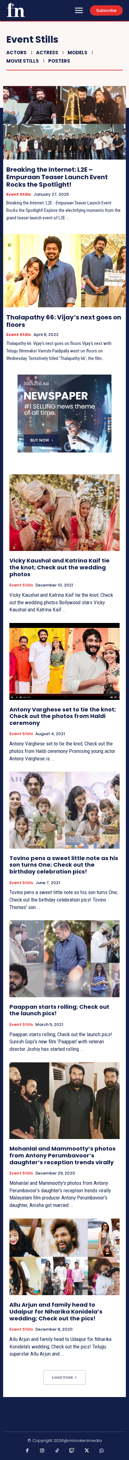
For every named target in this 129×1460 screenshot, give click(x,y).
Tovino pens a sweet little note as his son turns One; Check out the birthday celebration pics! (63, 864)
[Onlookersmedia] (15, 10)
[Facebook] (28, 1451)
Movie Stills (22, 61)
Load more (62, 1377)
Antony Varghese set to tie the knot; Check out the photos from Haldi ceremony (62, 716)
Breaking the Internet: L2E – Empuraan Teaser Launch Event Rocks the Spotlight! (57, 177)
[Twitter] (87, 1451)
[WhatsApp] (102, 1451)
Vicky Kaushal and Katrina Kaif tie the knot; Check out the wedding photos (59, 567)
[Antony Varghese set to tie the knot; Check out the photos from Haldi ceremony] (64, 661)
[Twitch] (72, 1451)
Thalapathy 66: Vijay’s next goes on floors (63, 321)
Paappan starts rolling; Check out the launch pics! (59, 1010)
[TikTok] (57, 1451)
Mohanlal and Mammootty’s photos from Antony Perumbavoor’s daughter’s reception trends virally (62, 1155)
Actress (47, 52)
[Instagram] (42, 1451)
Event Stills (18, 194)
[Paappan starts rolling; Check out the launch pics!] (64, 958)
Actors (16, 52)
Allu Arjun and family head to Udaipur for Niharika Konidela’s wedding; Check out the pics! (55, 1311)
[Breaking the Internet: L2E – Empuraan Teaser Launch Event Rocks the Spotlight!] (64, 122)
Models (77, 52)
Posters (59, 61)
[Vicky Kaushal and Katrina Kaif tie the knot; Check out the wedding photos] (64, 512)
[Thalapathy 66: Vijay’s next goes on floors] (64, 270)
